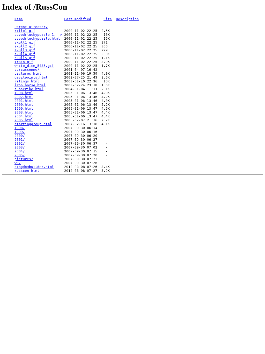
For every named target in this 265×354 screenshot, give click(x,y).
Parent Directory (31, 27)
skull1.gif (24, 42)
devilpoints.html (31, 77)
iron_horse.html (30, 85)
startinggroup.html (33, 124)
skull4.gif (24, 54)
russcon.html (26, 171)
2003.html (23, 112)
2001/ (19, 139)
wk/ (17, 163)
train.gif (23, 62)
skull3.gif (24, 50)
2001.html (23, 101)
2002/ (19, 143)
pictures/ (23, 159)
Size (108, 19)
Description (127, 19)
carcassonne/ (26, 70)
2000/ (19, 136)
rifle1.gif (24, 31)
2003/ (19, 147)
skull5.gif (24, 58)
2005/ (19, 155)
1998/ (19, 128)
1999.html (23, 108)
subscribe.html (28, 89)
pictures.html (27, 73)
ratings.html (26, 81)
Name (18, 19)
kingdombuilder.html (34, 167)
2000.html (23, 105)
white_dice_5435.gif (34, 66)
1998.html (23, 93)
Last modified (77, 19)
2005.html (23, 120)
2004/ (19, 151)
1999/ (19, 132)
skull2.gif (24, 46)
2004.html (23, 116)
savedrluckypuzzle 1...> (38, 35)
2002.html (23, 97)
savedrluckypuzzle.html (37, 38)
